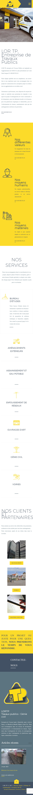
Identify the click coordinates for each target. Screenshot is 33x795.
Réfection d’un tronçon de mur (9, 770)
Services (18, 789)
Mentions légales (18, 785)
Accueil (6, 789)
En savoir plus (6, 112)
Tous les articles (7, 775)
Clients (23, 789)
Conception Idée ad (16, 787)
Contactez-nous (18, 663)
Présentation (12, 789)
